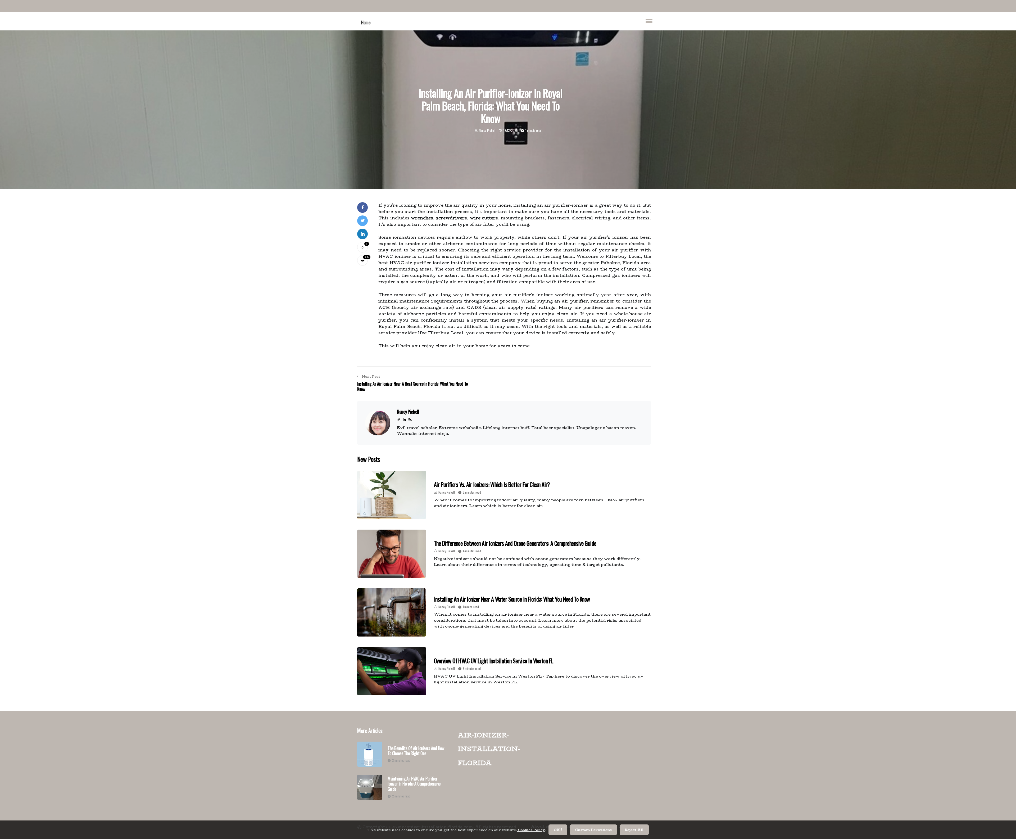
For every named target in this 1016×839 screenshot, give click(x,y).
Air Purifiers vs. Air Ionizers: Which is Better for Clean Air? (492, 484)
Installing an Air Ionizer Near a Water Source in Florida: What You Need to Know (512, 599)
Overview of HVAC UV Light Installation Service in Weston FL (494, 660)
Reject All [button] (634, 829)
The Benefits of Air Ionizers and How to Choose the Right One (416, 751)
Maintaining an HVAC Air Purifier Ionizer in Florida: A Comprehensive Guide (414, 784)
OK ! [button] (558, 829)
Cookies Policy (531, 829)
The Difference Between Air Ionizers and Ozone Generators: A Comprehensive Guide (515, 543)
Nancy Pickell (487, 130)
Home (365, 22)
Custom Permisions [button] (593, 829)
